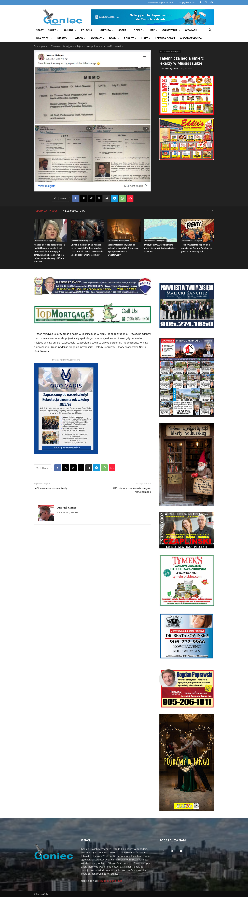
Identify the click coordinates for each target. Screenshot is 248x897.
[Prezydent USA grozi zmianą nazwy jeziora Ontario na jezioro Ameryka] (160, 230)
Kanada (68, 30)
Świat (52, 30)
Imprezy (62, 38)
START (40, 30)
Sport (122, 30)
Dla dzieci (42, 38)
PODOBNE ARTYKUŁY (45, 210)
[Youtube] (181, 851)
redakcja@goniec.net (110, 880)
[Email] (99, 198)
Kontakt (96, 38)
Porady (129, 38)
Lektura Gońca (165, 38)
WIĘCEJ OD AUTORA (73, 210)
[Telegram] (114, 198)
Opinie (138, 30)
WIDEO (79, 38)
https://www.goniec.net (67, 512)
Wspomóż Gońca (191, 38)
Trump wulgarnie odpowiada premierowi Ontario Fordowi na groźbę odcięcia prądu (196, 248)
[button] (210, 30)
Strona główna (40, 46)
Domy (112, 38)
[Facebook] (75, 198)
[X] (83, 198)
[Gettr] (130, 198)
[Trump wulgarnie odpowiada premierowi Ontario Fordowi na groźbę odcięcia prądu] (197, 230)
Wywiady (191, 30)
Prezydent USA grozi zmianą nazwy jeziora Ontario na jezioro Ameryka (160, 248)
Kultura (105, 30)
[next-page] (212, 211)
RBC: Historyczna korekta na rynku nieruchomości (132, 490)
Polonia (86, 30)
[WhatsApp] (122, 198)
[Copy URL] (91, 198)
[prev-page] (207, 211)
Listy (144, 38)
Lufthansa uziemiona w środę (50, 488)
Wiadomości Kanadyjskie (62, 46)
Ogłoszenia (169, 30)
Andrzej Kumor (172, 68)
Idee (152, 30)
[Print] (106, 198)
